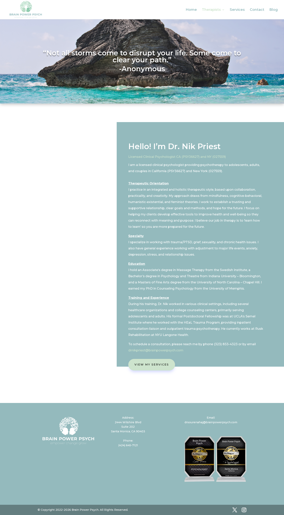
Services (237, 10)
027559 (219, 157)
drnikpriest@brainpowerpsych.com (155, 350)
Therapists (211, 10)
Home (191, 10)
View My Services (151, 364)
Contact (257, 10)
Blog (273, 10)
